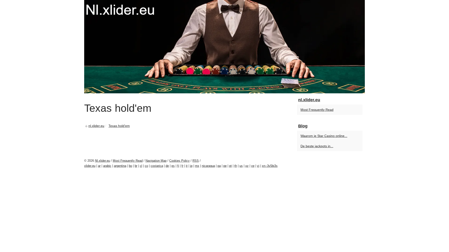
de (167, 166)
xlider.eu (89, 166)
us (241, 166)
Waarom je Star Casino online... (324, 136)
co (146, 166)
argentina (120, 166)
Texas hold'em (119, 126)
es (173, 166)
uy (247, 166)
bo (130, 166)
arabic (107, 166)
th (235, 166)
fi (178, 166)
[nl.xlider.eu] (224, 46)
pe (225, 166)
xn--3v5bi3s (270, 166)
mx (197, 166)
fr (182, 166)
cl (141, 166)
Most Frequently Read (317, 110)
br (136, 166)
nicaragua (208, 166)
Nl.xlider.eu (102, 160)
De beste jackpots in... (317, 146)
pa (219, 166)
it (187, 166)
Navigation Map (156, 160)
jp (191, 166)
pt (230, 166)
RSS (195, 160)
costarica (157, 166)
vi (258, 166)
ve (252, 166)
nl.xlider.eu (96, 126)
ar (99, 166)
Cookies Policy (179, 160)
